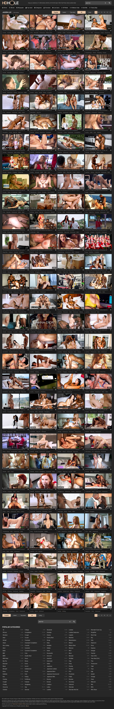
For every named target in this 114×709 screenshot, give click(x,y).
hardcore (39, 511)
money (92, 92)
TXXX (59, 531)
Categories (38, 8)
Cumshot (27, 648)
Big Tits (5, 661)
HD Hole (10, 2)
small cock (66, 591)
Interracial (49, 661)
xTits (31, 32)
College (27, 630)
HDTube (32, 212)
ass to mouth (51, 192)
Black (4, 666)
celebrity (97, 252)
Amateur (5, 635)
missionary (93, 72)
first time (78, 272)
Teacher (93, 653)
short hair (21, 172)
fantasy (10, 292)
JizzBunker (60, 92)
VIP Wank (64, 8)
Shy (92, 637)
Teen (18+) (94, 656)
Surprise (93, 648)
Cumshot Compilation (31, 650)
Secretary (71, 682)
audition (91, 252)
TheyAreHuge (88, 52)
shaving (92, 431)
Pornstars (46, 8)
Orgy (70, 661)
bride (94, 52)
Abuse (27, 706)
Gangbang (27, 684)
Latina (48, 687)
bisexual (20, 32)
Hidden (49, 648)
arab (8, 511)
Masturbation (72, 640)
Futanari (27, 682)
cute (12, 471)
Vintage (93, 676)
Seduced (71, 684)
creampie (48, 132)
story (78, 52)
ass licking (17, 152)
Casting (5, 679)
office (20, 451)
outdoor (97, 212)
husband (10, 332)
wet (93, 611)
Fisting (26, 676)
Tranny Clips (93, 8)
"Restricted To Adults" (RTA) (18, 704)
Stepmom (93, 643)
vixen (65, 132)
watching (42, 132)
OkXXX (4, 92)
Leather (49, 689)
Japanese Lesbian (52, 669)
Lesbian (71, 630)
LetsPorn (87, 32)
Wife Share (94, 689)
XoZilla (4, 32)
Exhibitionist (28, 669)
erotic (78, 172)
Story (92, 645)
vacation (69, 32)
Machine (71, 637)
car (23, 232)
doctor (70, 471)
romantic (66, 312)
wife (22, 531)
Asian (4, 643)
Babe (4, 650)
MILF (20, 132)
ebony (8, 451)
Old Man (71, 658)
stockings (45, 511)
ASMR (46, 531)
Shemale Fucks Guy (96, 630)
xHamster (60, 132)
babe (64, 32)
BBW (20, 212)
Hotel (48, 650)
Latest (64, 12)
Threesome (94, 663)
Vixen (92, 679)
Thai (92, 661)
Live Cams (55, 8)
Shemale (71, 687)
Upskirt (93, 674)
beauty (14, 32)
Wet (92, 684)
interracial (42, 32)
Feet (26, 674)
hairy (99, 332)
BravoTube (32, 511)
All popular (20, 8)
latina (73, 491)
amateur (9, 112)
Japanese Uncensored (53, 674)
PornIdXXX (5, 132)
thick (10, 132)
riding (15, 92)
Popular (56, 12)
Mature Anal (72, 645)
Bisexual (5, 663)
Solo (92, 640)
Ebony (26, 661)
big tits (39, 112)
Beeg (86, 252)
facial (104, 52)
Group (48, 640)
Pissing (71, 666)
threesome (94, 352)
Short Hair (93, 635)
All (81, 12)
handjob (104, 272)
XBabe (86, 192)
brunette (36, 32)
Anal (4, 637)
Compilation (28, 632)
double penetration (22, 52)
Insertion (49, 658)
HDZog (59, 192)
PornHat (32, 52)
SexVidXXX (32, 72)
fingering (92, 192)
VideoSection (61, 72)
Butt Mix (84, 8)
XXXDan (32, 371)
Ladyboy (49, 684)
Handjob (49, 645)
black (67, 72)
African (5, 632)
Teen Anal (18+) (95, 658)
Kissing (49, 679)
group (50, 72)
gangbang (10, 52)
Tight (92, 666)
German (27, 689)
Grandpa (49, 632)
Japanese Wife (51, 676)
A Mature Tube (74, 8)
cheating (99, 52)
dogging (15, 172)
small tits (107, 32)
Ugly (92, 671)
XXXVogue (60, 511)
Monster (71, 656)
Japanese (49, 666)
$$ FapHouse (61, 292)
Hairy (48, 643)
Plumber (71, 669)
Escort (26, 666)
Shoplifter (93, 632)
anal (37, 52)
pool (78, 152)
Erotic (26, 663)
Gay (26, 687)
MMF (25, 92)
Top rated (28, 8)
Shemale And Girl (73, 689)
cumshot (98, 232)
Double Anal (28, 656)
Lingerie (71, 635)
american (25, 451)
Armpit (4, 640)
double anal (48, 52)
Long (89, 12)
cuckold (16, 252)
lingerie (50, 92)
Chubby (5, 684)
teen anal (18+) (22, 312)
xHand (31, 571)
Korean (49, 682)
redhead (21, 72)
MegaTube (5, 252)
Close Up (5, 687)
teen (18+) (101, 112)
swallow (21, 591)
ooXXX (4, 431)
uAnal (4, 451)
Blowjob (5, 669)
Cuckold (27, 645)
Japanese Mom (51, 671)
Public (70, 676)
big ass (9, 212)
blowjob (9, 72)
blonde (71, 112)
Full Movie (27, 679)
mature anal (49, 32)
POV (70, 671)
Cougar (27, 635)
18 (93, 451)
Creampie (27, 640)
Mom (70, 653)
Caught (5, 682)
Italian (48, 663)
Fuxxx (4, 551)
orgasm (93, 232)
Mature (71, 643)
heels (37, 252)
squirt (71, 72)
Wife (92, 687)
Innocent (49, 656)
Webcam (93, 682)
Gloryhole (49, 630)
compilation (77, 132)
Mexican (71, 648)
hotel (102, 32)
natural (11, 252)
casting (9, 32)
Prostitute (71, 674)
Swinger (93, 650)
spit (95, 132)
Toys (92, 669)
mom (37, 92)
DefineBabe (88, 451)
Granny (49, 635)
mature (99, 132)
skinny (76, 112)
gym (67, 292)
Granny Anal (50, 637)
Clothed (5, 689)
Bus (4, 676)
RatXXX (59, 32)
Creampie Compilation (31, 643)
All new (11, 8)
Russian (71, 679)
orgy (64, 52)
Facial (26, 671)
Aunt (4, 648)
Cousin (27, 637)
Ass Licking (6, 645)
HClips (4, 511)
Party (70, 663)
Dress (26, 658)
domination (101, 411)
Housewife (50, 653)
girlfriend (41, 611)
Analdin (32, 92)
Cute (26, 653)
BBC (92, 32)
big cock (76, 72)
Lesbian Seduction (74, 632)
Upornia (4, 411)
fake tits (92, 212)
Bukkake (5, 674)
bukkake (44, 192)
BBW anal (5, 658)
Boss (4, 671)
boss (70, 511)
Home (4, 8)
